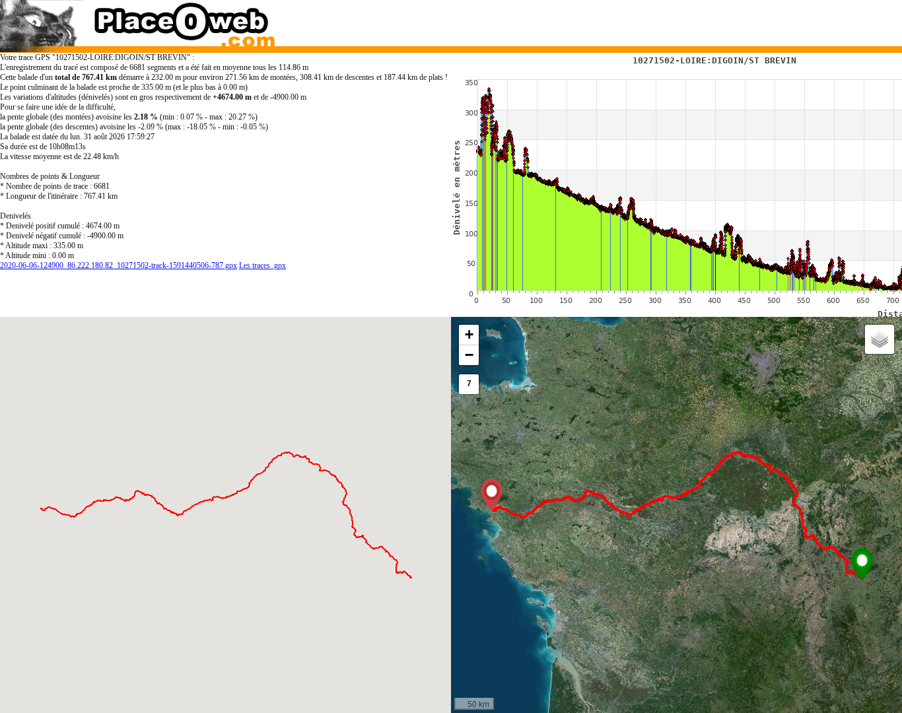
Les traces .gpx (262, 265)
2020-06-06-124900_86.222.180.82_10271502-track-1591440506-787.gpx (118, 265)
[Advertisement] (664, 20)
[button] (862, 564)
